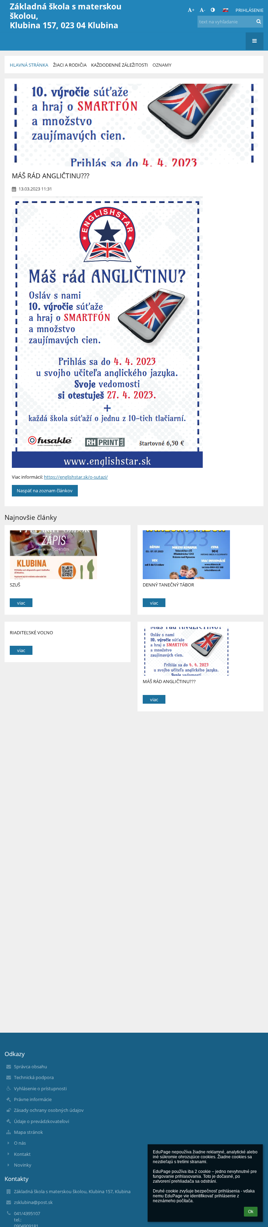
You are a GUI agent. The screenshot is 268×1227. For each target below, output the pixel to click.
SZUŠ (15, 585)
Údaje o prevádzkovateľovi (41, 1121)
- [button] (204, 10)
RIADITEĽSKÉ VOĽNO (31, 632)
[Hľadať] (259, 21)
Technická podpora (34, 1077)
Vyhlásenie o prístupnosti (40, 1088)
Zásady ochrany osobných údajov (49, 1110)
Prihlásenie (249, 10)
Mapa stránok (28, 1132)
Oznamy (161, 65)
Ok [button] (250, 1211)
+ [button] (193, 10)
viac (21, 603)
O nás (20, 1143)
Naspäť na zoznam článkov (45, 490)
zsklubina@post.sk (33, 1202)
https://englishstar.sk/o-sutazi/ (76, 477)
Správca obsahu (30, 1066)
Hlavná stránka (29, 65)
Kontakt (22, 1154)
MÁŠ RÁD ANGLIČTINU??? (169, 681)
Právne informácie (33, 1099)
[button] (213, 10)
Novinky (22, 1165)
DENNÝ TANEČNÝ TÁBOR (168, 585)
